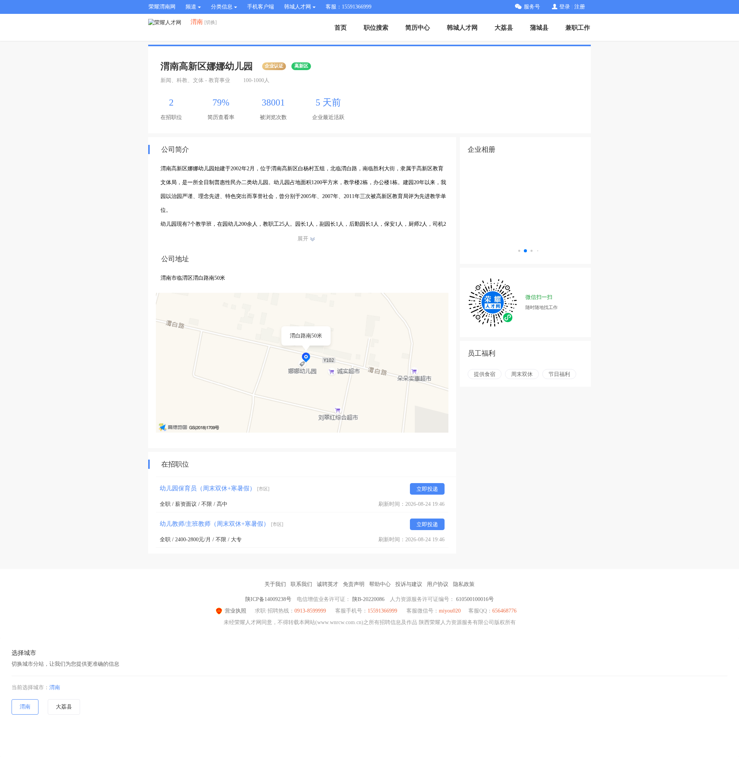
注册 (579, 7)
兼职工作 (577, 27)
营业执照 (235, 611)
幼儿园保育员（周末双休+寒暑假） (214, 488)
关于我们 (275, 584)
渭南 (54, 687)
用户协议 (437, 584)
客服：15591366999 (348, 7)
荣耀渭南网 (162, 7)
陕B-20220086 (368, 599)
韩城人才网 (462, 27)
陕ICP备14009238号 (268, 599)
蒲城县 (539, 27)
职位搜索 (376, 27)
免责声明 (353, 584)
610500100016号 (475, 599)
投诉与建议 (408, 584)
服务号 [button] (532, 7)
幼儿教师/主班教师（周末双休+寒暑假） (221, 523)
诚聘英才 (327, 584)
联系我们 (301, 584)
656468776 (504, 611)
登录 (564, 7)
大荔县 (504, 27)
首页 (340, 27)
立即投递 (427, 489)
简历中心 (417, 27)
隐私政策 (464, 584)
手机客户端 (260, 7)
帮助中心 (380, 584)
